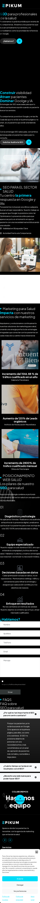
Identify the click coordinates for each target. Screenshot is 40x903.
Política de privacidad (17, 684)
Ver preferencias (20, 891)
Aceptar (20, 879)
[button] (37, 852)
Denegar (20, 885)
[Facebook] (5, 840)
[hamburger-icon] (36, 4)
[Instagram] (10, 840)
